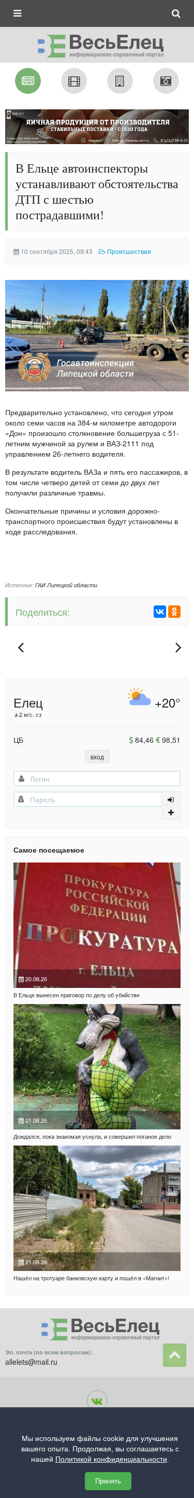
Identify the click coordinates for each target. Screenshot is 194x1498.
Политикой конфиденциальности (111, 1459)
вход (97, 756)
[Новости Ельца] (28, 81)
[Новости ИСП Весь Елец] (97, 43)
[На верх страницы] (174, 1355)
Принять (108, 1481)
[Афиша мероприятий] (74, 81)
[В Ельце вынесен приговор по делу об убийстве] (97, 925)
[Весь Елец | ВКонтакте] (97, 1400)
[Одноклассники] (174, 611)
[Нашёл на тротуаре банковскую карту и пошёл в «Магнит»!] (97, 1208)
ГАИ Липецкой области (66, 585)
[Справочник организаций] (120, 81)
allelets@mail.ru (31, 1361)
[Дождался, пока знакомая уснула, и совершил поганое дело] (97, 1066)
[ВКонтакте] (160, 611)
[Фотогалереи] (166, 81)
